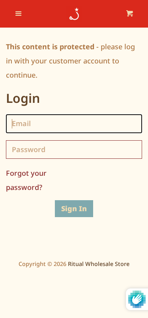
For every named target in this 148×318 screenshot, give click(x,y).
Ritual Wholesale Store (98, 264)
